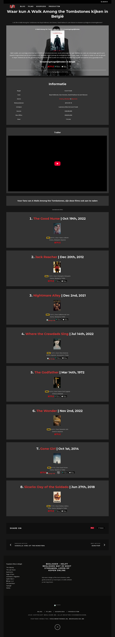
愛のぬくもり (10, 581)
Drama (61, 99)
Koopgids (41, 6)
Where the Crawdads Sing (47, 334)
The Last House (11, 570)
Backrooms (9, 572)
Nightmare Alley (46, 295)
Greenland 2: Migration (12, 576)
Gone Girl (48, 449)
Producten (54, 6)
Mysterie (74, 99)
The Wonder (46, 411)
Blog (22, 6)
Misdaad (67, 99)
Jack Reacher (46, 257)
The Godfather (46, 372)
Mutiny (8, 588)
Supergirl (8, 586)
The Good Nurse (46, 218)
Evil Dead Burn (10, 583)
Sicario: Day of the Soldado (46, 487)
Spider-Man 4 (10, 579)
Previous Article (21, 543)
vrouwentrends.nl (59, 619)
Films (31, 6)
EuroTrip (96, 546)
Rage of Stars (10, 574)
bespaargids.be (76, 619)
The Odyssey (10, 567)
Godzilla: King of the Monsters (30, 546)
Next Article (95, 543)
